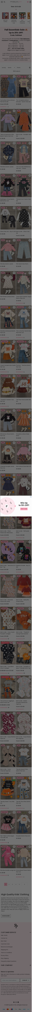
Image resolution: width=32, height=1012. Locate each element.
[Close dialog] (30, 496)
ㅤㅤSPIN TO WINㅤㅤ (23, 508)
